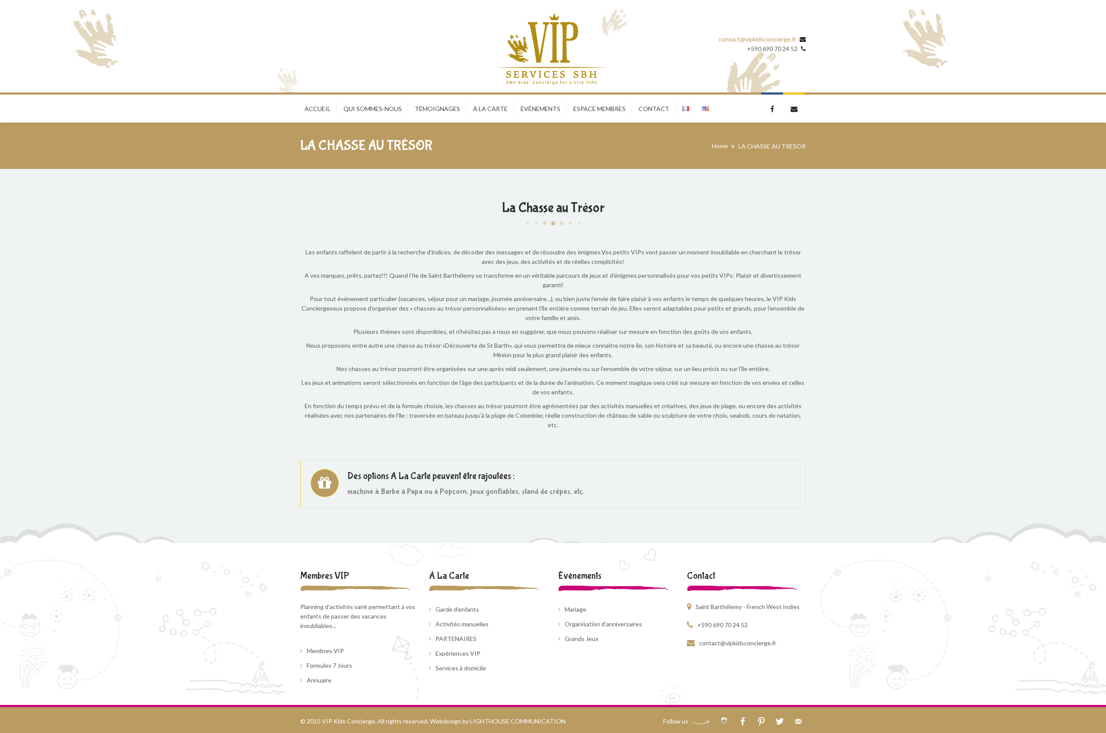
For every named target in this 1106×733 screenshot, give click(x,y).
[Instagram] (723, 721)
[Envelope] (798, 721)
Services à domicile (460, 668)
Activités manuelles (462, 624)
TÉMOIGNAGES (437, 108)
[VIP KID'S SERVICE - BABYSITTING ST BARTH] (551, 49)
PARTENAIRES (456, 638)
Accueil (318, 108)
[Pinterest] (761, 721)
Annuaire (319, 680)
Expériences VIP (457, 653)
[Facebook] (742, 721)
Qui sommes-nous (372, 108)
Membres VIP (325, 650)
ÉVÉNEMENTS (540, 108)
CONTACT (654, 108)
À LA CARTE (490, 108)
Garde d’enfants (457, 609)
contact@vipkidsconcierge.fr (757, 39)
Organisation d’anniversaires (603, 624)
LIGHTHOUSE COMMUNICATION (518, 721)
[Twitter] (779, 721)
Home (720, 145)
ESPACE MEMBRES (599, 108)
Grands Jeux (581, 638)
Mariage (575, 609)
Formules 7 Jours (329, 665)
